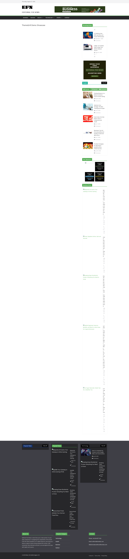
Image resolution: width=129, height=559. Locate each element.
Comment (103, 89)
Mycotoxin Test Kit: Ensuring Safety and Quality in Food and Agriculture (99, 133)
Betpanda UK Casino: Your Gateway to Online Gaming (104, 202)
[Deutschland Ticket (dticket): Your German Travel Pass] (60, 519)
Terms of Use (97, 555)
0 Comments (97, 40)
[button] (42, 18)
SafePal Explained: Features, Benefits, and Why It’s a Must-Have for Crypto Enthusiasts (104, 347)
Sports (59, 17)
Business (25, 17)
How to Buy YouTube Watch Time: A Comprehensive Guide (99, 119)
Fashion (32, 17)
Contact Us (91, 555)
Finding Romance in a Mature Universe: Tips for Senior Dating (99, 95)
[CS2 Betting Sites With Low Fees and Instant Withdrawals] (88, 35)
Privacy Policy (104, 555)
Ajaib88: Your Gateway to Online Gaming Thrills (73, 474)
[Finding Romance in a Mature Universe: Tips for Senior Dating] (88, 95)
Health (39, 17)
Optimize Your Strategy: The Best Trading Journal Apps (99, 106)
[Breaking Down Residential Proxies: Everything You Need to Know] (92, 298)
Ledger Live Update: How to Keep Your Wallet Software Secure (99, 48)
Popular (87, 89)
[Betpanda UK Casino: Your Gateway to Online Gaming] (92, 212)
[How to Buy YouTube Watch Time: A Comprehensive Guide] (88, 118)
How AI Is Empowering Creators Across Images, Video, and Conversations (98, 452)
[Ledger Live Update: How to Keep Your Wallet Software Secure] (88, 47)
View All (104, 83)
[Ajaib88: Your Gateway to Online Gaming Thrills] (60, 478)
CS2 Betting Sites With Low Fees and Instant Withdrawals (99, 35)
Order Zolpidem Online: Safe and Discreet (104, 246)
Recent (95, 89)
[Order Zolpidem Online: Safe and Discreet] (92, 255)
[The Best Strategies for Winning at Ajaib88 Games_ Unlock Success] (88, 145)
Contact (67, 17)
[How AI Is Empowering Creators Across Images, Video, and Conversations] (86, 454)
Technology (49, 17)
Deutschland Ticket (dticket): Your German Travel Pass (73, 515)
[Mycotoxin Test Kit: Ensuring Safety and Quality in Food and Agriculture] (88, 132)
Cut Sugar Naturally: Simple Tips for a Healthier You (104, 400)
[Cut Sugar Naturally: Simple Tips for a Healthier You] (92, 410)
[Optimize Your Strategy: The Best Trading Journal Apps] (88, 106)
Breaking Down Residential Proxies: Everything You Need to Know (104, 291)
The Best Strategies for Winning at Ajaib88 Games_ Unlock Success (99, 146)
